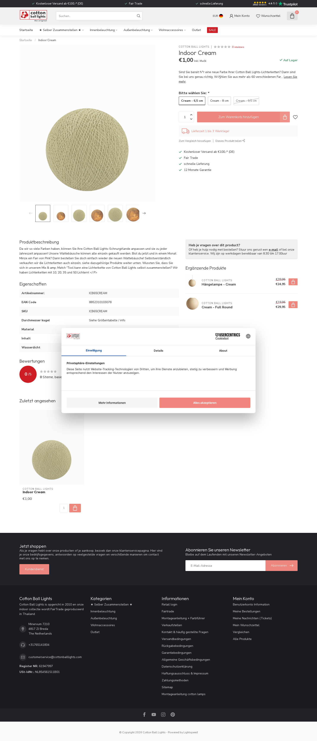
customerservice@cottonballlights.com (55, 657)
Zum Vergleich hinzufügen (195, 141)
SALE (212, 30)
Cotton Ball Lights (194, 47)
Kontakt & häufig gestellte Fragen (185, 632)
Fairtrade (168, 611)
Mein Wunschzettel (246, 625)
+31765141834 (38, 645)
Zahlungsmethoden (175, 680)
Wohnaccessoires (171, 30)
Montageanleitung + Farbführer (183, 618)
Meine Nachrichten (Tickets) (252, 618)
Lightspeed (191, 732)
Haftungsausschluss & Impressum (185, 673)
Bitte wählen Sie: (194, 93)
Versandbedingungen (176, 639)
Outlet (196, 30)
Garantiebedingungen (176, 653)
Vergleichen (241, 632)
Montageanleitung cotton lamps (184, 694)
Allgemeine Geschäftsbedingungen (186, 660)
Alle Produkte (242, 639)
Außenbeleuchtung (137, 30)
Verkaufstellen (172, 625)
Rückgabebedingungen (177, 646)
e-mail (273, 250)
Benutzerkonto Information (251, 604)
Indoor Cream (47, 40)
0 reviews (238, 47)
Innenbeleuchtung (102, 30)
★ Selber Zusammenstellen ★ (60, 30)
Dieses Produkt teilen (228, 141)
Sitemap (167, 687)
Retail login (169, 604)
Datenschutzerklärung (177, 667)
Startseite (26, 30)
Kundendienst (34, 569)
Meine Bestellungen (246, 611)
